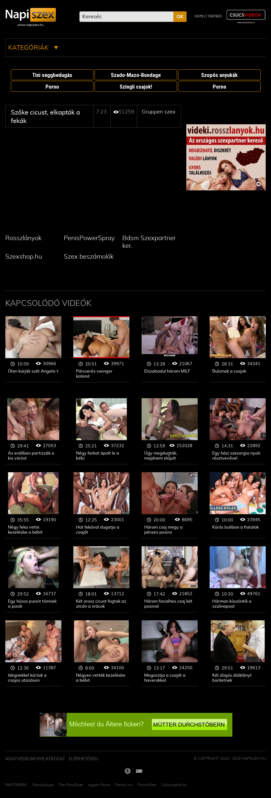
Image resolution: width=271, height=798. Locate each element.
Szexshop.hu (23, 257)
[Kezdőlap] (30, 15)
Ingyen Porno (99, 785)
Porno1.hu (124, 785)
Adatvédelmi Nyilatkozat (35, 759)
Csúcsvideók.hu (174, 785)
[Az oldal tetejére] (255, 782)
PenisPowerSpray (89, 238)
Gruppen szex (158, 111)
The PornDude (71, 785)
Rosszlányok (23, 238)
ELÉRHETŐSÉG (83, 759)
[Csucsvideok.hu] (246, 17)
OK (180, 17)
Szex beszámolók (89, 257)
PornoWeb (147, 785)
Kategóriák (29, 48)
